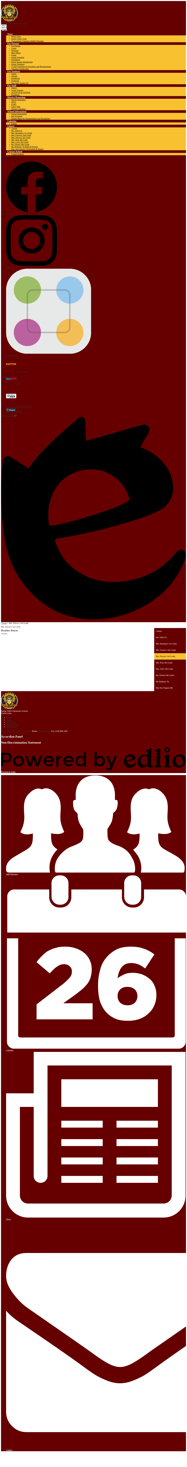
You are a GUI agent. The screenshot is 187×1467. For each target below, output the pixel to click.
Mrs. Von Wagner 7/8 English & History (27, 149)
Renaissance (11, 722)
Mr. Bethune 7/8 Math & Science (24, 147)
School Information (19, 114)
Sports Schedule (17, 57)
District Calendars (18, 109)
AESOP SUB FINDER (20, 92)
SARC (14, 104)
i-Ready (14, 76)
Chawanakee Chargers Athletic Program (27, 41)
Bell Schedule (16, 116)
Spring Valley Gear (19, 39)
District (14, 88)
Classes (14, 128)
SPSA (13, 102)
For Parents (15, 46)
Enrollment (15, 60)
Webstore (15, 50)
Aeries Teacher (17, 90)
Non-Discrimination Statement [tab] (21, 742)
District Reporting (18, 100)
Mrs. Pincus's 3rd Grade (21, 138)
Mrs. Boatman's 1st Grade (21, 133)
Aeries (13, 48)
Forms (13, 55)
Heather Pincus (9, 630)
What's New (16, 36)
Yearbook (15, 81)
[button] (10, 34)
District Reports (12, 724)
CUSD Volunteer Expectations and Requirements (31, 67)
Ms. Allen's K (16, 131)
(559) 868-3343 (44, 731)
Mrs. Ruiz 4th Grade (19, 140)
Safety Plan (15, 107)
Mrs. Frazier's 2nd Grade (21, 135)
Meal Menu (15, 53)
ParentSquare (11, 727)
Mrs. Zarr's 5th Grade (19, 142)
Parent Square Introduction (22, 62)
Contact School (17, 154)
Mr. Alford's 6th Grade (20, 144)
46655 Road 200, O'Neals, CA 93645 (16, 731)
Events (14, 123)
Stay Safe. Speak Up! (19, 83)
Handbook (15, 78)
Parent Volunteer (18, 64)
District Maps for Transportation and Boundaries (30, 118)
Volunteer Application (20, 69)
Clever (8, 720)
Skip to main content (9, 2)
